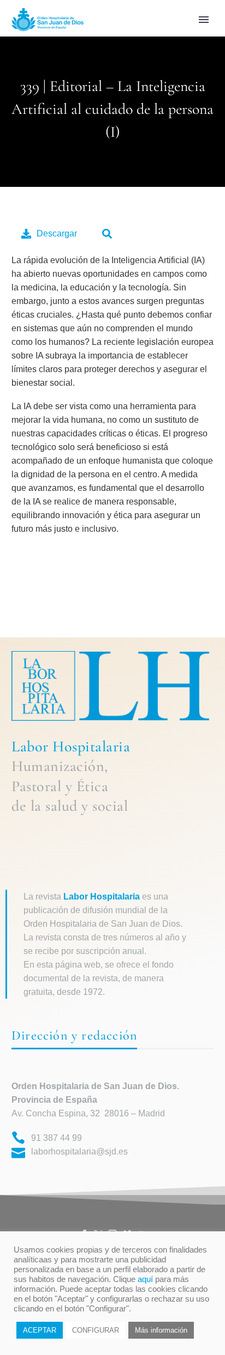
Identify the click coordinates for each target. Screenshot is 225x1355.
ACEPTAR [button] (39, 1330)
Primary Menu (204, 19)
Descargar (57, 233)
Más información (161, 1330)
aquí (145, 1279)
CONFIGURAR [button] (95, 1330)
